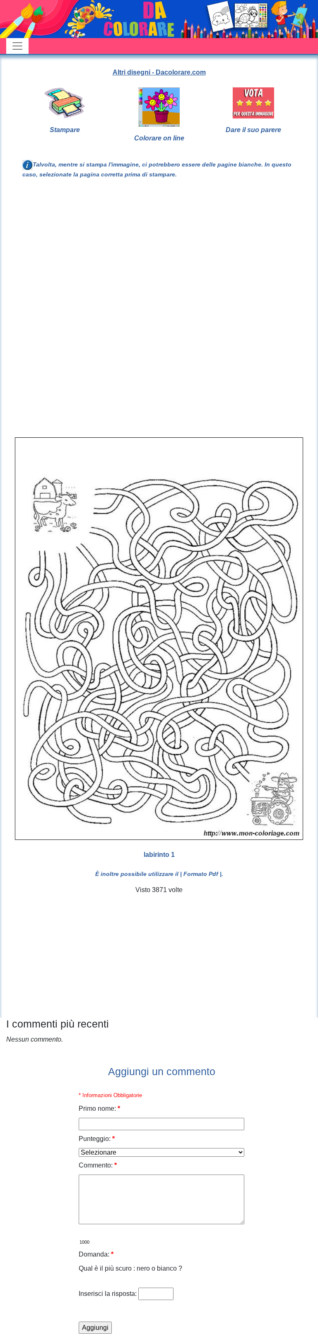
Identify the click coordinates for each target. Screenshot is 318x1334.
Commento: (98, 1165)
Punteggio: (97, 1138)
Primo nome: (99, 1108)
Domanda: (96, 1254)
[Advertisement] (208, 253)
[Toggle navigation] (17, 46)
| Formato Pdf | (201, 874)
